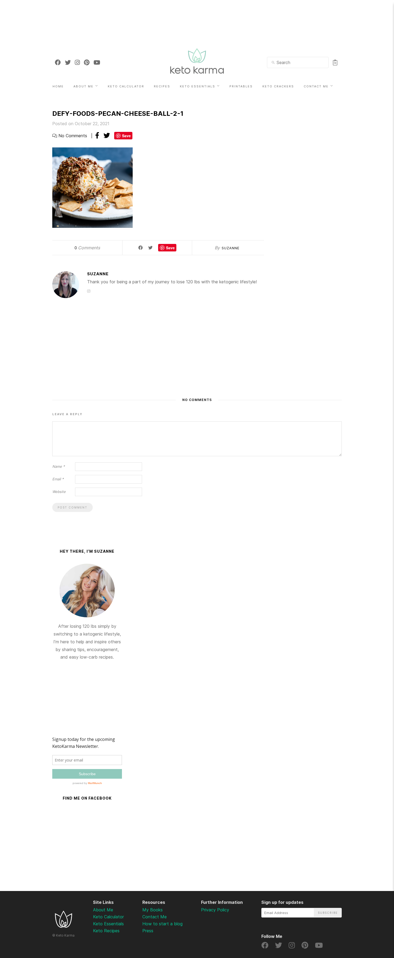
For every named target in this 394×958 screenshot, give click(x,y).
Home (58, 86)
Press (147, 930)
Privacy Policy (215, 909)
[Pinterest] (87, 62)
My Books (152, 909)
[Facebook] (58, 62)
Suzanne (230, 248)
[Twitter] (68, 62)
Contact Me (316, 86)
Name (58, 466)
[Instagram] (77, 62)
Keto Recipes (106, 930)
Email (58, 479)
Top (375, 926)
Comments (87, 247)
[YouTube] (97, 62)
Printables (241, 86)
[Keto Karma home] (63, 926)
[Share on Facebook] (97, 135)
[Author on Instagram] (88, 291)
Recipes (162, 86)
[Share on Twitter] (106, 135)
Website (59, 491)
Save (126, 135)
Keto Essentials (197, 86)
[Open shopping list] (335, 62)
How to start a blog (162, 923)
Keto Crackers (278, 86)
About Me (83, 86)
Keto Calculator (126, 86)
